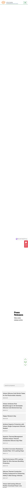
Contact (25, 362)
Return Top (25, 359)
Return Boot (25, 365)
